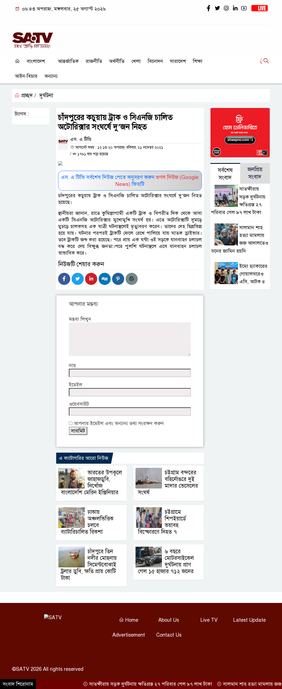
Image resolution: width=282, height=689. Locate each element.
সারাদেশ (178, 61)
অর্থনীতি (116, 61)
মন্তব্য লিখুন (80, 319)
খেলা (136, 61)
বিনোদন (155, 61)
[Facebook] (64, 279)
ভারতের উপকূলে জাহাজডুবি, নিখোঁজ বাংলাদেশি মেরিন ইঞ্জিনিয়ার (91, 482)
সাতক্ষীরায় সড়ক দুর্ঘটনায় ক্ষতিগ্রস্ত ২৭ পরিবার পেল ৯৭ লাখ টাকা (143, 684)
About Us (168, 620)
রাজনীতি (94, 61)
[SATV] (32, 38)
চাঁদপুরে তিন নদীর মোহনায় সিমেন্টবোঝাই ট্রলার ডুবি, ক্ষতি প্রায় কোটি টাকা (89, 564)
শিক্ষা (197, 61)
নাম (72, 365)
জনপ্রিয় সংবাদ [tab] (255, 173)
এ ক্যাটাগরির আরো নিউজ (83, 458)
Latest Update (249, 620)
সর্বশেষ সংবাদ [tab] (225, 174)
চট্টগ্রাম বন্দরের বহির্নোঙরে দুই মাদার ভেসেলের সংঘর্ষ (168, 482)
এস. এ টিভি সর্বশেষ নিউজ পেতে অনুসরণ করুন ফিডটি (130, 180)
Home (131, 620)
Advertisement (128, 635)
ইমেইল (75, 385)
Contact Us (168, 635)
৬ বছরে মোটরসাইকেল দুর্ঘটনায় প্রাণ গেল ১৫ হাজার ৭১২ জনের (166, 561)
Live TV (209, 620)
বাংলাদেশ (36, 61)
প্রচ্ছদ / (28, 95)
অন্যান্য (51, 76)
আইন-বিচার (26, 76)
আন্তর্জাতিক (68, 61)
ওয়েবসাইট (79, 404)
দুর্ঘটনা (46, 95)
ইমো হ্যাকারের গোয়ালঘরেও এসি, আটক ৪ (253, 274)
